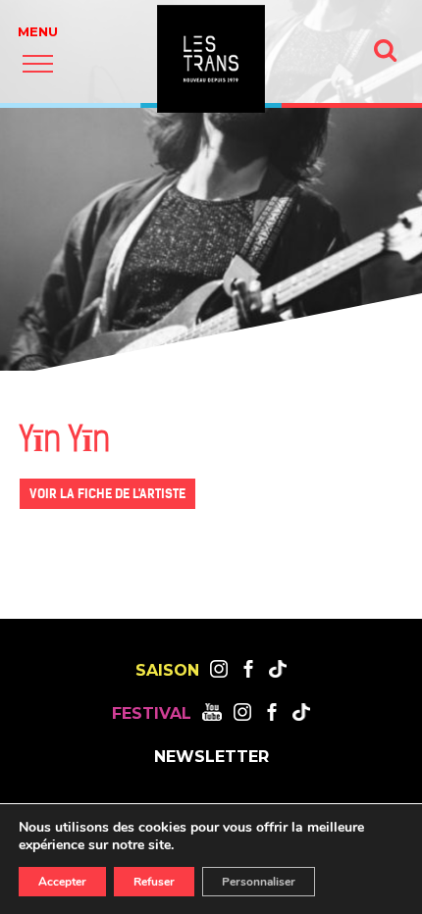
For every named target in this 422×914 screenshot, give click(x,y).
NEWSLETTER (211, 757)
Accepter (62, 881)
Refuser (154, 881)
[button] (38, 63)
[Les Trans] (211, 59)
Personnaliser (258, 881)
